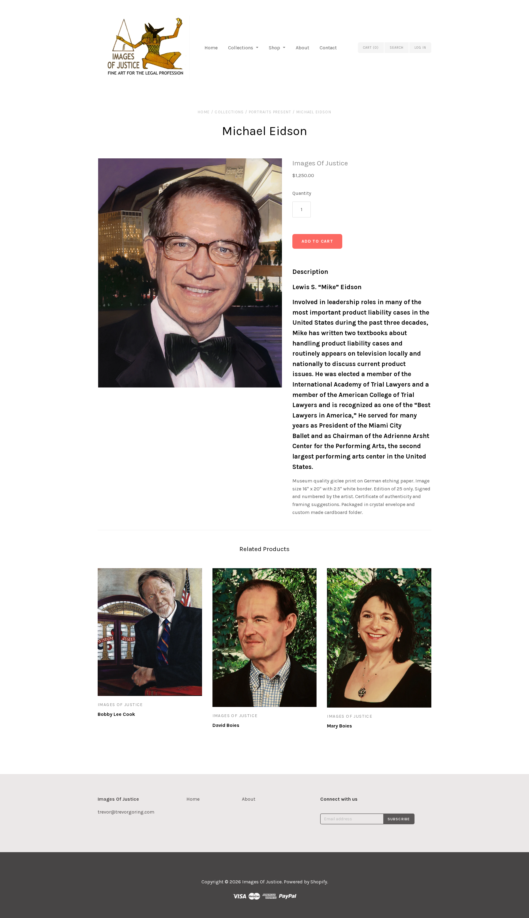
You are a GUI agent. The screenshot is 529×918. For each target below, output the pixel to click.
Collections (240, 48)
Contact (328, 48)
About (302, 48)
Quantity (301, 193)
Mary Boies (339, 726)
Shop (274, 48)
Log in (420, 48)
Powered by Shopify (305, 882)
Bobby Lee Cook (116, 714)
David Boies (225, 725)
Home (211, 48)
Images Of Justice (320, 163)
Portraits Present (270, 112)
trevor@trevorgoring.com (126, 812)
